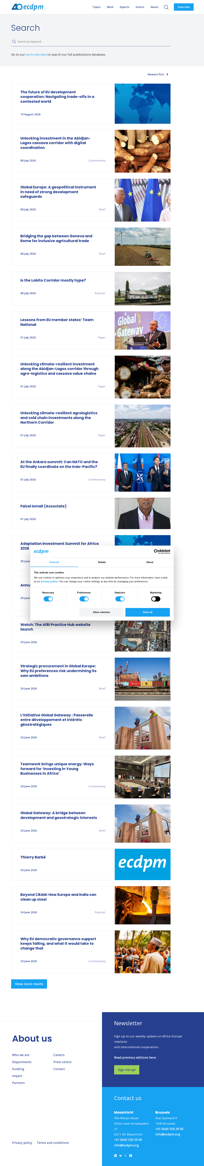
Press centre (62, 1062)
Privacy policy (22, 1143)
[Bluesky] (120, 1156)
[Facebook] (130, 1156)
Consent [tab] (54, 562)
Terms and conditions (53, 1143)
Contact (59, 1069)
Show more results (29, 984)
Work (110, 7)
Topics (96, 7)
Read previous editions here (135, 1057)
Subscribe (184, 7)
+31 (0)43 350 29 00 (128, 1140)
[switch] (84, 598)
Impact (17, 1076)
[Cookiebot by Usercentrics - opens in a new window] (156, 551)
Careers (59, 1055)
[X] (125, 1156)
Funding (18, 1069)
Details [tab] (102, 562)
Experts (124, 7)
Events (140, 7)
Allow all (147, 612)
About (154, 7)
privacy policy (49, 581)
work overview (36, 54)
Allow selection (101, 612)
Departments (22, 1062)
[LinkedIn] (115, 1156)
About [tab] (149, 562)
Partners (18, 1083)
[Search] (14, 41)
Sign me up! (126, 1070)
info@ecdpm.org (126, 1145)
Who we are (20, 1055)
